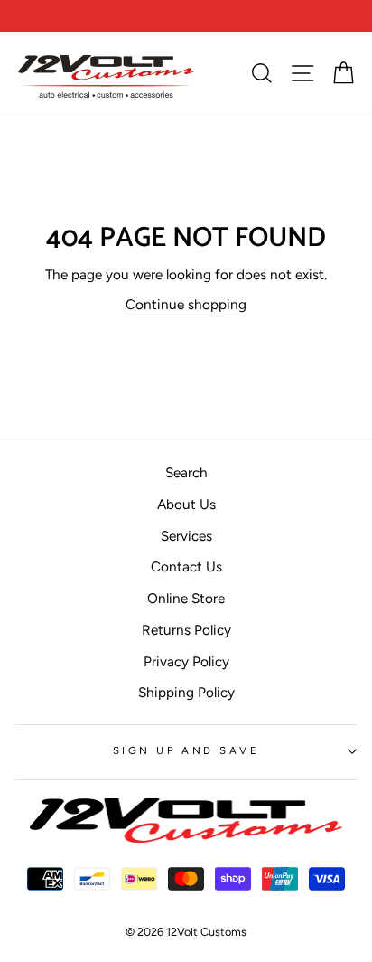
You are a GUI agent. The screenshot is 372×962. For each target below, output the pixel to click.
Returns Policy (186, 629)
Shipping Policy (186, 692)
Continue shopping (186, 304)
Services (186, 535)
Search (186, 472)
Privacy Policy (186, 661)
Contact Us (186, 566)
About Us (186, 504)
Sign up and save (186, 750)
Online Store (186, 598)
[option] (186, 16)
